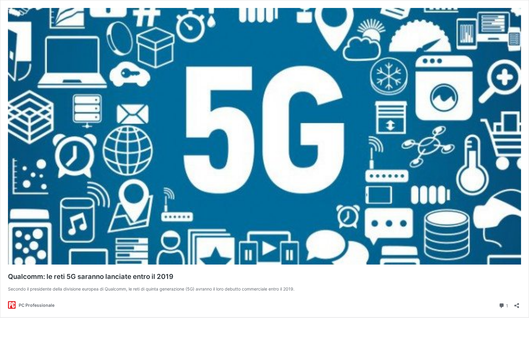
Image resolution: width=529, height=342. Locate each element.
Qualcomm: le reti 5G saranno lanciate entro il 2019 (90, 276)
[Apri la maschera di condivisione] (516, 303)
